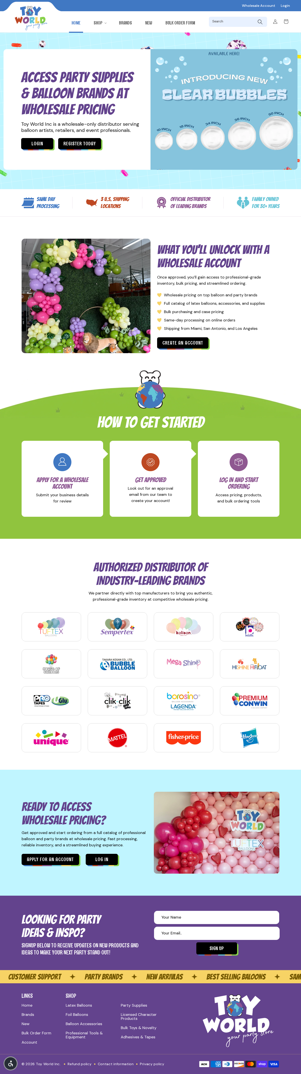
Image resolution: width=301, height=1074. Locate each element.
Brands (28, 1014)
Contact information (116, 1064)
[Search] (260, 22)
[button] (99, 23)
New (26, 1023)
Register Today (79, 143)
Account (29, 1042)
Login (285, 6)
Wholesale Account (258, 6)
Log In (101, 859)
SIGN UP (217, 948)
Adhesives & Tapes (138, 1037)
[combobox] (234, 22)
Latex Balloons (79, 1005)
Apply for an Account (50, 859)
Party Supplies (134, 1005)
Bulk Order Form (36, 1033)
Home (27, 1005)
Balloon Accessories (84, 1023)
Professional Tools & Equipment (84, 1035)
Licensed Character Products (139, 1016)
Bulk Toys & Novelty (138, 1027)
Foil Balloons (77, 1014)
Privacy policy (152, 1064)
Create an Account (182, 343)
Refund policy (79, 1064)
